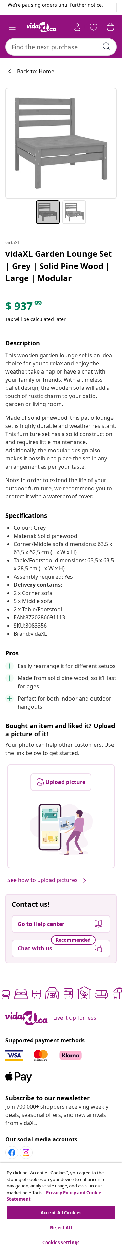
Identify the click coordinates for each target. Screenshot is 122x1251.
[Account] (77, 27)
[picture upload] (61, 829)
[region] (61, 1207)
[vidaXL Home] (42, 27)
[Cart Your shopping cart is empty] (110, 27)
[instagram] (26, 1152)
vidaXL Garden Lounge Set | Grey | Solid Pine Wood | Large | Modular (58, 266)
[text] (24, 308)
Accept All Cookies (61, 1213)
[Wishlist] (93, 27)
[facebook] (11, 1152)
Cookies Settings (60, 1242)
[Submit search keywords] (106, 46)
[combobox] (61, 47)
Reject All (61, 1228)
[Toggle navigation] (12, 27)
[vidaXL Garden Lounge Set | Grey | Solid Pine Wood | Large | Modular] (61, 143)
